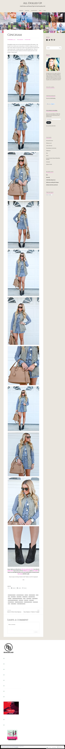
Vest (9, 603)
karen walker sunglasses (17, 598)
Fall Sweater (48, 150)
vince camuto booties (21, 603)
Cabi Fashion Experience (51, 180)
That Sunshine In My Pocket (51, 148)
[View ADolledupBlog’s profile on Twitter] (50, 40)
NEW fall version (26, 570)
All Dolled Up (32, 3)
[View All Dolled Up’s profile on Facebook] (47, 40)
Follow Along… (50, 87)
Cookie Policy (16, 747)
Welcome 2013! (49, 143)
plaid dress (29, 598)
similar (31, 569)
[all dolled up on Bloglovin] (50, 104)
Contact (44, 10)
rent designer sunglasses (13, 600)
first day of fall (32, 596)
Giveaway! (48, 162)
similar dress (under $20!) (25, 569)
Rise (47, 153)
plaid (24, 598)
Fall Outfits (19, 596)
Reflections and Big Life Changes (52, 182)
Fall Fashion (13, 596)
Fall (9, 596)
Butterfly (48, 177)
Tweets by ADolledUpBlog (50, 98)
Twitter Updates (50, 95)
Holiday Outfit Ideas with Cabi (52, 184)
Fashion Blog (25, 596)
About (40, 10)
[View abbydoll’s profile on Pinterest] (54, 40)
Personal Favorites (49, 140)
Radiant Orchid (49, 164)
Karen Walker (35, 570)
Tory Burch (31, 600)
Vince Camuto (20, 573)
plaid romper (34, 598)
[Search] (59, 48)
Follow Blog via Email (51, 110)
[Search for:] (53, 48)
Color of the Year (49, 145)
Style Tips (26, 600)
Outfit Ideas (21, 10)
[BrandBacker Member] (9, 653)
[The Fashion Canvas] (12, 739)
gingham (9, 598)
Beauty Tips (27, 10)
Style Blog (21, 600)
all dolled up (20, 39)
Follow (48, 122)
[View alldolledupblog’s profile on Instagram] (52, 40)
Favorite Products (34, 10)
